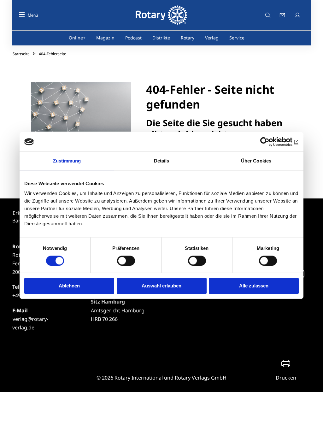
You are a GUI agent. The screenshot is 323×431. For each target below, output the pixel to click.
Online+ (77, 38)
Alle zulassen (253, 286)
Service (236, 38)
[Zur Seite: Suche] (267, 15)
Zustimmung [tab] (67, 160)
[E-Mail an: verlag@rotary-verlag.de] (283, 15)
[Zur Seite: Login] (298, 15)
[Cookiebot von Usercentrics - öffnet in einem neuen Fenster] (271, 142)
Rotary (187, 38)
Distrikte (161, 38)
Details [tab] (161, 160)
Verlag (212, 38)
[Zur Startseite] (161, 15)
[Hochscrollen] (312, 420)
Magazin (105, 38)
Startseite (21, 53)
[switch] (126, 261)
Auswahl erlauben (161, 286)
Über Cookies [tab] (256, 160)
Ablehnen (69, 286)
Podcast (133, 38)
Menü (33, 15)
